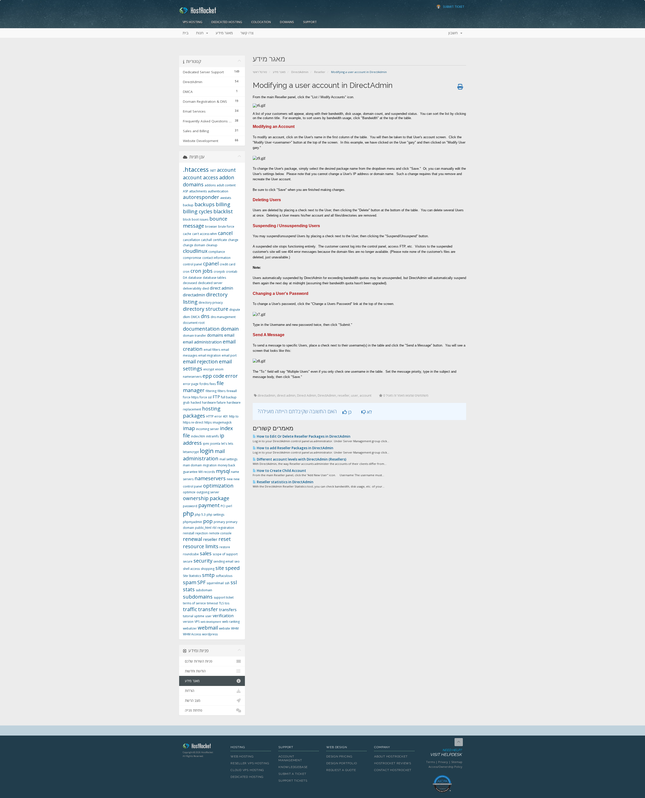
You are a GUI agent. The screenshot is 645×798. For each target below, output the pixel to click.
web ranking (231, 621)
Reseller (319, 72)
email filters (212, 350)
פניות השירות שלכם (197, 661)
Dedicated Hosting (226, 22)
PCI (223, 506)
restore (224, 547)
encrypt (208, 369)
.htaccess (196, 169)
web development (211, 621)
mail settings (228, 459)
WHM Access (192, 634)
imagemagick (222, 422)
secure (187, 561)
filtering (211, 391)
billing (223, 204)
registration (225, 528)
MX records (207, 472)
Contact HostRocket (392, 770)
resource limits (200, 546)
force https (191, 397)
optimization (218, 485)
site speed (227, 568)
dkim (186, 317)
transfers (228, 609)
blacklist (223, 211)
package (219, 498)
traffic (190, 609)
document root (194, 323)
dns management (223, 317)
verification (223, 615)
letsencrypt (191, 452)
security (203, 560)
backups (205, 204)
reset (224, 539)
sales (206, 553)
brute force (226, 226)
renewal (192, 539)
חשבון (454, 33)
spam (189, 582)
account (226, 169)
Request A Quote (341, 770)
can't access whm (204, 234)
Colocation (261, 22)
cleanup (211, 245)
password (190, 506)
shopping (207, 569)
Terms (430, 762)
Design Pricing (339, 756)
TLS (221, 603)
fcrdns (204, 384)
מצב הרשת (191, 700)
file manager (203, 387)
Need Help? (446, 752)
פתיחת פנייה (192, 710)
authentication (218, 191)
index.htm (198, 436)
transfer (208, 609)
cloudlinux (195, 251)
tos (227, 603)
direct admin (221, 288)
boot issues (200, 219)
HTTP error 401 (217, 416)
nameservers (210, 478)
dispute (234, 309)
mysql (223, 471)
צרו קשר (246, 33)
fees (213, 384)
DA (185, 277)
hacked (196, 402)
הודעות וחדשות (194, 671)
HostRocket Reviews (392, 763)
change (233, 240)
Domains (287, 22)
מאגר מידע (224, 33)
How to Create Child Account (281, 470)
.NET (213, 170)
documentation (201, 328)
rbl (214, 528)
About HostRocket (390, 756)
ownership (196, 498)
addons (210, 185)
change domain (194, 245)
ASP (185, 191)
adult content (226, 185)
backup (188, 205)
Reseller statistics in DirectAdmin (284, 482)
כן (349, 412)
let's (224, 443)
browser (211, 226)
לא (369, 412)
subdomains (198, 596)
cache (187, 234)
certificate (220, 240)
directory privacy (211, 302)
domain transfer (194, 335)
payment (209, 505)
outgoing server (208, 492)
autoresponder (201, 197)
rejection (201, 533)
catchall (206, 240)
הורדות (188, 690)
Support (310, 22)
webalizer (190, 628)
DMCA (195, 317)
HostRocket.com (203, 747)
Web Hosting (242, 756)
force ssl (206, 397)
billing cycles (197, 211)
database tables (214, 277)
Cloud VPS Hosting (247, 770)
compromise (192, 258)
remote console (220, 533)
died (205, 288)
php (188, 513)
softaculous (224, 576)
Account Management (290, 758)
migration (210, 465)
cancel (225, 233)
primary (219, 522)
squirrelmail (215, 583)
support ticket (224, 597)
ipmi (206, 443)
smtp (208, 575)
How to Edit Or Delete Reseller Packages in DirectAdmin (303, 436)
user (208, 616)
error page (191, 384)
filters (221, 391)
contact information (216, 258)
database (195, 277)
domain (230, 328)
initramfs (212, 436)
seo (237, 561)
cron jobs (201, 270)
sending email (223, 561)
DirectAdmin (299, 72)
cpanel (211, 263)
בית (185, 33)
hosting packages (201, 412)
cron (186, 271)
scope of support (225, 554)
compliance (216, 252)
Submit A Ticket (292, 774)
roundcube (191, 554)
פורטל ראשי (260, 72)
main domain (192, 465)
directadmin (194, 295)
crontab (231, 271)
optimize (189, 492)
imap (189, 428)
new (230, 479)
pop (208, 521)
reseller (210, 539)
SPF (201, 582)
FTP (216, 397)
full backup (229, 397)
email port (229, 355)
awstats (225, 198)
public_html (203, 528)
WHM (235, 628)
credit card (227, 264)
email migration (209, 355)
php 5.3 (200, 514)
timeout (212, 603)
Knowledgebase (293, 767)
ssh (227, 583)
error (231, 375)
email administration (202, 342)
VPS (197, 621)
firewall (232, 391)
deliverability (192, 288)
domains (215, 335)
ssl (234, 582)
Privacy (443, 762)
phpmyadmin (192, 522)
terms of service (194, 603)
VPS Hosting (192, 22)
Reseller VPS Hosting (250, 763)
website (224, 628)
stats (189, 589)
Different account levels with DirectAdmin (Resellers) (301, 459)
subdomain (204, 590)
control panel (192, 264)
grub (186, 402)
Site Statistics (192, 576)
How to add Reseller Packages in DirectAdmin (294, 448)
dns (205, 316)
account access (200, 177)
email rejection (200, 361)
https (208, 422)
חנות (201, 33)
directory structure (205, 308)
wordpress (210, 634)
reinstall (188, 533)
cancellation (191, 240)
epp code (213, 375)
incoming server (207, 429)
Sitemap (456, 762)
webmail (208, 627)
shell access (191, 569)
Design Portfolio (341, 763)
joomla (215, 443)
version (188, 621)
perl (229, 506)
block (187, 219)
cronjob (219, 271)
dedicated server (210, 283)
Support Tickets (292, 780)
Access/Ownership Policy (445, 767)
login (207, 450)
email (229, 335)
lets (230, 443)
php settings (215, 514)
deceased (190, 283)
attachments (198, 191)
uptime (199, 616)
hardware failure (214, 402)
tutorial (188, 616)
